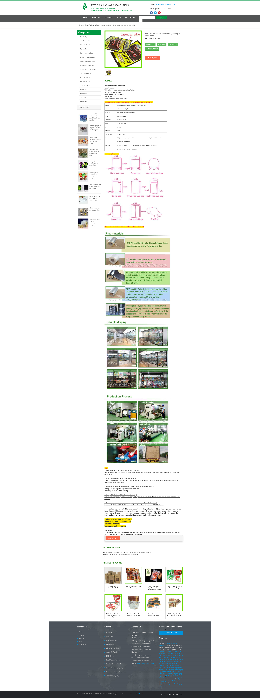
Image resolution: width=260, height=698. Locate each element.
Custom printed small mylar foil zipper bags (93, 163)
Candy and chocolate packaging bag (171, 660)
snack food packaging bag (113, 552)
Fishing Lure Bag (85, 77)
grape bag (109, 632)
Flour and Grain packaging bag (171, 656)
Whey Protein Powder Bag (88, 69)
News (119, 18)
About (163, 694)
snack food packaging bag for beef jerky (138, 552)
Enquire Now (171, 633)
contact (179, 694)
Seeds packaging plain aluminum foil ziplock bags (94, 198)
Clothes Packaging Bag (87, 65)
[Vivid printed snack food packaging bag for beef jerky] (108, 72)
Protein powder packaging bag (172, 668)
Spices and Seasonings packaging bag (170, 652)
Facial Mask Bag (85, 81)
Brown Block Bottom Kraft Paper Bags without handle (95, 140)
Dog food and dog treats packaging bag (170, 679)
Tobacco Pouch (84, 85)
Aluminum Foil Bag (86, 41)
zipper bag (109, 636)
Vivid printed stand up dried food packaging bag (113, 615)
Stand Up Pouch (85, 45)
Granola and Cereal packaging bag (170, 654)
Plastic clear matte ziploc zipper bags (95, 209)
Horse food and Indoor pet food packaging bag (170, 684)
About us (96, 18)
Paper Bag (83, 102)
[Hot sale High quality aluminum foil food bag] (174, 602)
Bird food (165, 682)
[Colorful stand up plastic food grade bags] (174, 575)
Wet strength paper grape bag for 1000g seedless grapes (95, 128)
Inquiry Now (153, 58)
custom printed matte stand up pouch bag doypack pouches (95, 117)
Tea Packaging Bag (86, 73)
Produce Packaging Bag (87, 57)
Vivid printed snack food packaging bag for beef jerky (121, 554)
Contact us (130, 18)
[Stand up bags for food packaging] (133, 575)
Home (85, 18)
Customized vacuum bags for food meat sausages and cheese (154, 588)
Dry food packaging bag (166, 651)
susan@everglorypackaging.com (165, 5)
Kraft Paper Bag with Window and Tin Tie (113, 587)
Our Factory (150, 44)
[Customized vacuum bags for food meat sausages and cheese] (153, 575)
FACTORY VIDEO (152, 49)
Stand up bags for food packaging (133, 587)
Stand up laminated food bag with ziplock (153, 614)
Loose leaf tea (166, 676)
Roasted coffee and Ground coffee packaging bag (170, 674)
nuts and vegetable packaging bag (169, 658)
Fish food (172, 682)
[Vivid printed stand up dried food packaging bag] (113, 602)
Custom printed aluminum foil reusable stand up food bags (94, 176)
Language (161, 18)
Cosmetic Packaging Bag (87, 61)
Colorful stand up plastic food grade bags (174, 587)
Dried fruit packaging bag (170, 663)
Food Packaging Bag (92, 25)
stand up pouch (111, 640)
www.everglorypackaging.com (145, 663)
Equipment (161, 44)
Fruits (175, 657)
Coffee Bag (83, 89)
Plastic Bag (83, 37)
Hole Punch (83, 93)
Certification (173, 44)
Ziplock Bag (83, 49)
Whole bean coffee (168, 672)
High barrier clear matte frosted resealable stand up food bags (95, 223)
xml (130, 694)
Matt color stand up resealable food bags (133, 614)
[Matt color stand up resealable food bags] (133, 602)
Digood (140, 694)
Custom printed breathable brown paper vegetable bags (94, 152)
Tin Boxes (83, 98)
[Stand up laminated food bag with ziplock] (153, 602)
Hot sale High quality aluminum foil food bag (174, 614)
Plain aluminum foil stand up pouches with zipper (95, 186)
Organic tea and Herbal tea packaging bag (170, 677)
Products (108, 18)
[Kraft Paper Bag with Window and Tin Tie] (113, 575)
